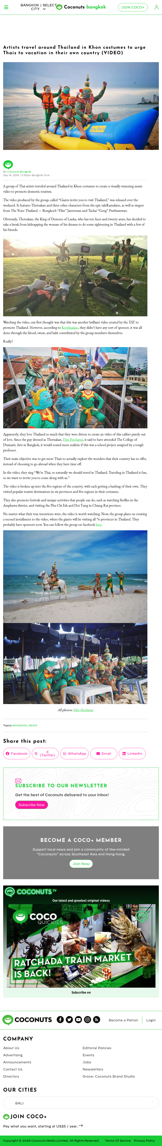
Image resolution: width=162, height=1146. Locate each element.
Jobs (87, 1062)
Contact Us (12, 1069)
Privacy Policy (144, 1140)
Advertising (13, 1055)
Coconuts (85, 7)
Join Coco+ (132, 7)
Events (88, 1055)
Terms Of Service (118, 1140)
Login (156, 7)
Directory (11, 1076)
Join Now (81, 864)
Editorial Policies (97, 1048)
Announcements (17, 1062)
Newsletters (93, 1069)
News (32, 725)
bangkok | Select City (39, 6)
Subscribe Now (32, 805)
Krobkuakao (70, 327)
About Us (11, 1048)
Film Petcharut (73, 439)
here (99, 524)
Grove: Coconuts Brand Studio (109, 1076)
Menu (6, 7)
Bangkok (20, 725)
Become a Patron (123, 1020)
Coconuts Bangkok (19, 171)
